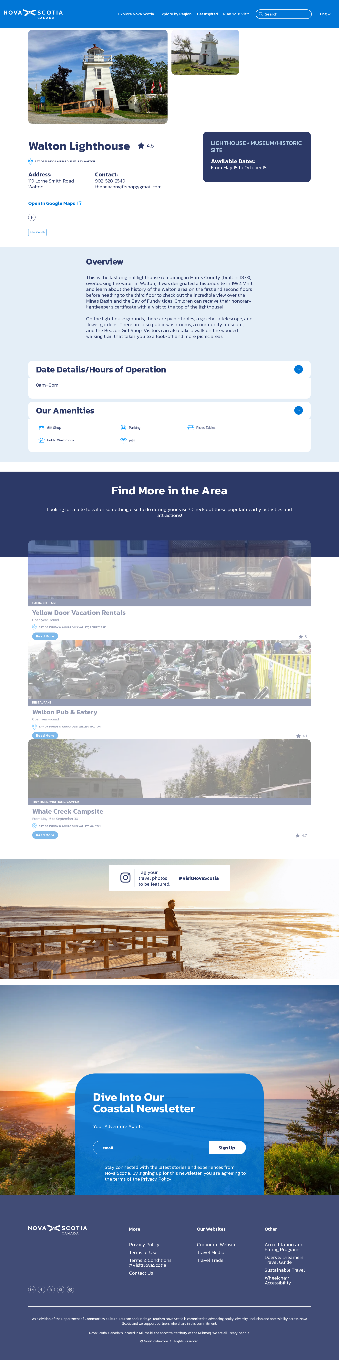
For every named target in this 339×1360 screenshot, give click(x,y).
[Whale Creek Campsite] (169, 768)
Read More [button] (45, 636)
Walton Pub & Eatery (65, 712)
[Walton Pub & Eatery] (169, 669)
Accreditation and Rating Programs (284, 1247)
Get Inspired (207, 14)
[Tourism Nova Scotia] (33, 12)
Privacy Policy (156, 1179)
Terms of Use (143, 1252)
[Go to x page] (51, 1289)
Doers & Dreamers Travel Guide (284, 1259)
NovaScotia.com (156, 1341)
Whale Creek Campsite (67, 811)
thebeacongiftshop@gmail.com (128, 186)
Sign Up (227, 1147)
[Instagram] (125, 881)
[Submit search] (260, 14)
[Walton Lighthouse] (98, 77)
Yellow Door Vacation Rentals (79, 612)
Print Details (37, 232)
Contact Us (141, 1273)
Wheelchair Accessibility (278, 1280)
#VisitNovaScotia (199, 878)
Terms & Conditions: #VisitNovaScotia (150, 1262)
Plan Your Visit (236, 14)
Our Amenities (65, 410)
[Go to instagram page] (32, 1289)
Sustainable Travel (285, 1270)
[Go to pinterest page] (70, 1289)
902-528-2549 (110, 180)
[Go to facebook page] (32, 219)
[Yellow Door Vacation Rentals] (169, 569)
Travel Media (210, 1252)
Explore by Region (175, 14)
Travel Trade (210, 1260)
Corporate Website (217, 1244)
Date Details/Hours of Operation (101, 369)
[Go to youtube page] (60, 1289)
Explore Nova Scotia (136, 14)
